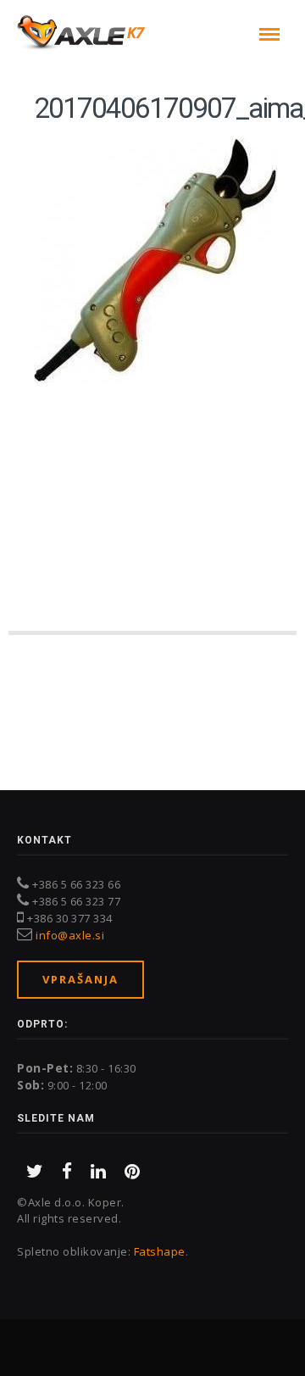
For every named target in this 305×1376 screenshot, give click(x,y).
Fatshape (160, 1251)
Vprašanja (80, 979)
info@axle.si (70, 935)
